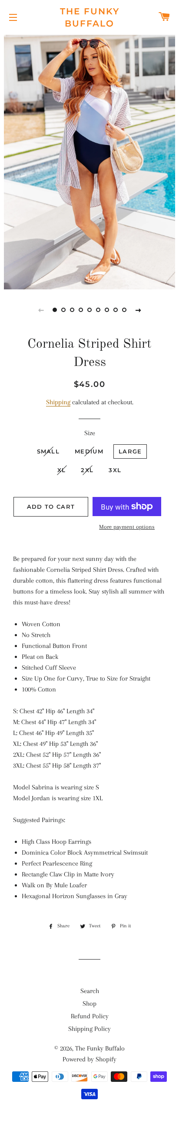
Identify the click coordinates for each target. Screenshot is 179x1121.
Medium (89, 451)
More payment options (127, 527)
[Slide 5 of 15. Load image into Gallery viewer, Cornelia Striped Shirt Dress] (89, 309)
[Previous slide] (40, 309)
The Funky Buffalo (89, 17)
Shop (89, 1003)
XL (61, 470)
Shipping (58, 402)
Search (89, 991)
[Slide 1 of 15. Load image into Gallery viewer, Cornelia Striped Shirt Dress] (54, 309)
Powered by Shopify (89, 1059)
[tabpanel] (89, 161)
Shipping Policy (89, 1029)
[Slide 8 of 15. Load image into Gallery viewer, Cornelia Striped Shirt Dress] (115, 309)
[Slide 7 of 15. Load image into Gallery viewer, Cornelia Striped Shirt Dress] (107, 309)
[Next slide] (138, 309)
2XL (87, 470)
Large (130, 451)
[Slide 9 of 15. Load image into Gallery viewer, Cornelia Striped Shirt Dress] (124, 309)
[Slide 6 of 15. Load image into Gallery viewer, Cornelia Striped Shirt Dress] (98, 309)
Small (48, 451)
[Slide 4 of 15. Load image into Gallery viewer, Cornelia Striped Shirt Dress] (80, 309)
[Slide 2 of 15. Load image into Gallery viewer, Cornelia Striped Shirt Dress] (63, 309)
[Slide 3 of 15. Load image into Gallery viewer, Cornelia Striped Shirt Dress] (72, 309)
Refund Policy (90, 1016)
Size (89, 433)
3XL (115, 470)
